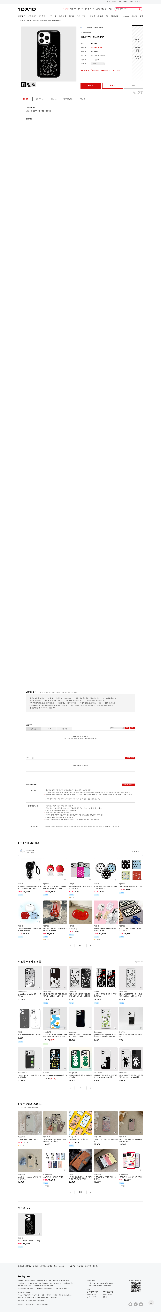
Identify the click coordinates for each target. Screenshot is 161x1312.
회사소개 (21, 1266)
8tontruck (47, 991)
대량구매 (73, 9)
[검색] (140, 9)
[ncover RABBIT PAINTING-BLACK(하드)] (55, 1063)
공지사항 (88, 1266)
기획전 (86, 9)
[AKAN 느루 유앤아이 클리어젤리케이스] (30, 1025)
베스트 (92, 9)
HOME (20, 21)
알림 (120, 2)
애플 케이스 (46, 21)
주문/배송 (125, 2)
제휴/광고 (80, 1266)
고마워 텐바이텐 (91, 1297)
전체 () (33, 729)
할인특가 (104, 9)
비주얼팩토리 (73, 1073)
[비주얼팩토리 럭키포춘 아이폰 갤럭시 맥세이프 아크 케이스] (80, 1064)
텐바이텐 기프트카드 (92, 1292)
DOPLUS (122, 1032)
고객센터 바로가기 (91, 1280)
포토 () (48, 729)
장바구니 (138, 2)
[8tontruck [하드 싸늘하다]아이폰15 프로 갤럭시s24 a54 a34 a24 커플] (55, 985)
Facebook (138, 92)
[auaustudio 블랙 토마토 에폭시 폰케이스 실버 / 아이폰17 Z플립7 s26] (80, 1024)
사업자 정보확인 (67, 1283)
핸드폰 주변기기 (37, 21)
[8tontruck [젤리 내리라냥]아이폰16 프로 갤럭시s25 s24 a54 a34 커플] (131, 1064)
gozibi (96, 991)
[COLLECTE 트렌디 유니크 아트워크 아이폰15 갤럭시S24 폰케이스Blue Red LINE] (55, 1026)
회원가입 (114, 2)
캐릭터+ (80, 9)
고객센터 (131, 2)
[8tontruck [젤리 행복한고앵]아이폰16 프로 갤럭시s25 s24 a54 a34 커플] (106, 1024)
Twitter (134, 92)
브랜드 (111, 9)
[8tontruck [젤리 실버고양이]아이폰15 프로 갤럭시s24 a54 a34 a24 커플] (131, 985)
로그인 (109, 2)
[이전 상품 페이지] (71, 946)
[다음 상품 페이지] (90, 946)
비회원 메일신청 (107, 1294)
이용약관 (36, 1266)
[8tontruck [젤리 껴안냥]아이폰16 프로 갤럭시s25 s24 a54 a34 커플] (106, 1064)
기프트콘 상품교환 (108, 1292)
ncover (46, 1073)
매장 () (64, 729)
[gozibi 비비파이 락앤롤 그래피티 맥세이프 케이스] (106, 985)
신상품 (98, 9)
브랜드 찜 (136, 852)
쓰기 (137, 51)
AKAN (20, 1032)
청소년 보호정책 (59, 1266)
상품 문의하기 (130, 758)
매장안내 (95, 1266)
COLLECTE (47, 1032)
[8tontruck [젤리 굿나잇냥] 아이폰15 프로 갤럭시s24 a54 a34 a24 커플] (80, 985)
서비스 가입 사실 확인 (61, 1288)
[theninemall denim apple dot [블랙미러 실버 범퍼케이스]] (30, 1064)
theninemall (22, 991)
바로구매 (91, 85)
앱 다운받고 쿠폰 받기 (133, 1280)
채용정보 (28, 1266)
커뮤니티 (66, 9)
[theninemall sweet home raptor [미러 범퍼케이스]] (30, 983)
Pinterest (141, 92)
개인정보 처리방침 (46, 1266)
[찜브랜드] (81, 33)
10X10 (27, 9)
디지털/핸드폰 (27, 21)
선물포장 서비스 (91, 1294)
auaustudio (73, 1032)
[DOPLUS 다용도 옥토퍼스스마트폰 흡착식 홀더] (131, 1024)
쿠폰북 (105, 1297)
